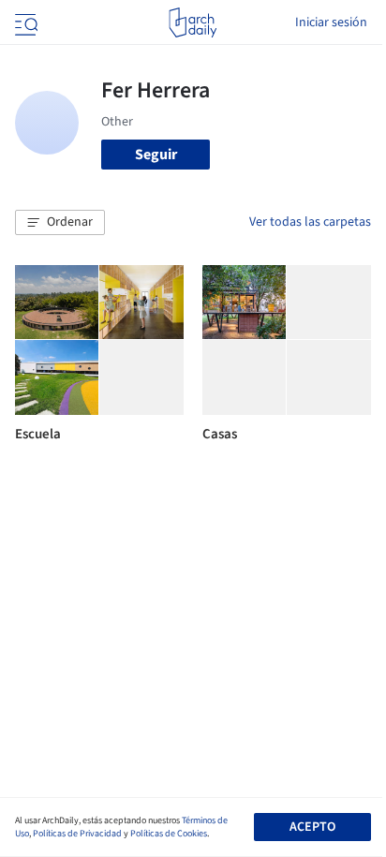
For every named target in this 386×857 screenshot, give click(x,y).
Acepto (312, 827)
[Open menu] (24, 22)
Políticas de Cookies (168, 833)
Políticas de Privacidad (77, 833)
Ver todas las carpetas (310, 222)
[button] (60, 223)
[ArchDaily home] (192, 22)
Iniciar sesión (331, 22)
